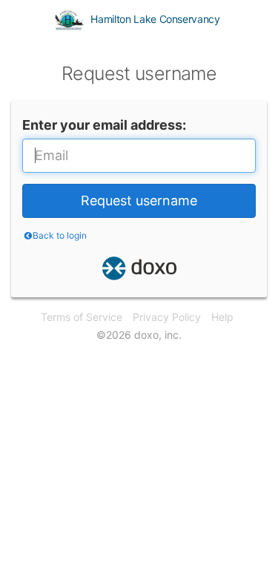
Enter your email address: (104, 125)
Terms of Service (81, 317)
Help (222, 317)
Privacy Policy (167, 317)
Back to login (60, 235)
